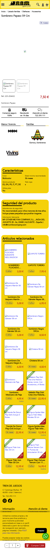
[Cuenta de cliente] (42, 4)
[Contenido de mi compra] (47, 4)
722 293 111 (11, 496)
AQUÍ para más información (15, 531)
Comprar (37, 545)
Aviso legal (7, 512)
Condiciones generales (37, 512)
